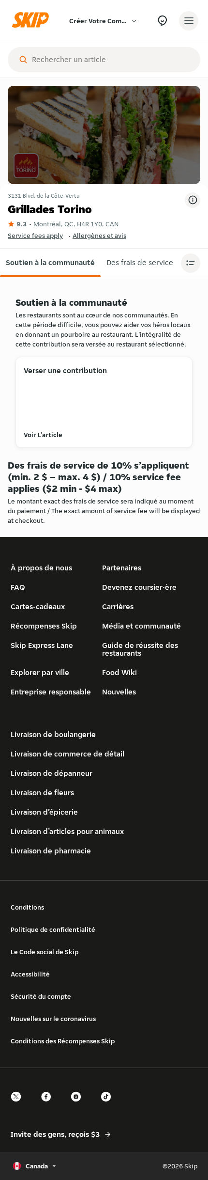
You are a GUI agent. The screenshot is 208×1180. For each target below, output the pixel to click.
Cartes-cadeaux (38, 606)
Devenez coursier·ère (139, 587)
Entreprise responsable (51, 692)
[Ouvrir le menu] (188, 21)
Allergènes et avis (99, 235)
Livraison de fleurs (42, 792)
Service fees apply (35, 235)
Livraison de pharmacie (51, 851)
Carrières (118, 606)
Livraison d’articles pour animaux (67, 831)
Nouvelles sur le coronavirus (53, 1018)
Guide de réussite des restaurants (140, 649)
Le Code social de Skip (44, 951)
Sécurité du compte (41, 996)
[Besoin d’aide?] (162, 20)
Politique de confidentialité (53, 929)
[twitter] (19, 1105)
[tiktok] (109, 1105)
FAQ (18, 587)
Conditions (27, 907)
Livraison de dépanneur (51, 773)
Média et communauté (141, 626)
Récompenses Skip (44, 626)
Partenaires (121, 568)
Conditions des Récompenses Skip (63, 1041)
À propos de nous (41, 568)
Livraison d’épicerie (44, 812)
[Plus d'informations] (192, 200)
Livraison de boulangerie (53, 734)
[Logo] (33, 20)
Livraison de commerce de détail (67, 754)
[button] (50, 263)
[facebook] (49, 1105)
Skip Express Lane (42, 645)
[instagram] (79, 1105)
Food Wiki (119, 672)
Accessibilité (30, 974)
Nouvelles (119, 692)
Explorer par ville (40, 672)
